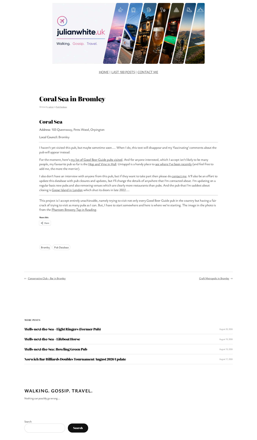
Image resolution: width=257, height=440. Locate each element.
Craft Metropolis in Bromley (214, 278)
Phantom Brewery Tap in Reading (74, 209)
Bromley (45, 247)
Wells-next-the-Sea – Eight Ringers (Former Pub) (62, 329)
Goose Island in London (67, 190)
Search (28, 421)
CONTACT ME (148, 72)
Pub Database (61, 106)
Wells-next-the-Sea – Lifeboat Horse (52, 339)
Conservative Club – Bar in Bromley (47, 278)
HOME (104, 72)
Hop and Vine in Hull (102, 164)
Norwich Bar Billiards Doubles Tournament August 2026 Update (75, 359)
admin (51, 106)
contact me (179, 176)
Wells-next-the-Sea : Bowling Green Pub (55, 349)
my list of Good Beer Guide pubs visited (96, 159)
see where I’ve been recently (173, 164)
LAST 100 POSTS (123, 72)
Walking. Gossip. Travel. (58, 390)
